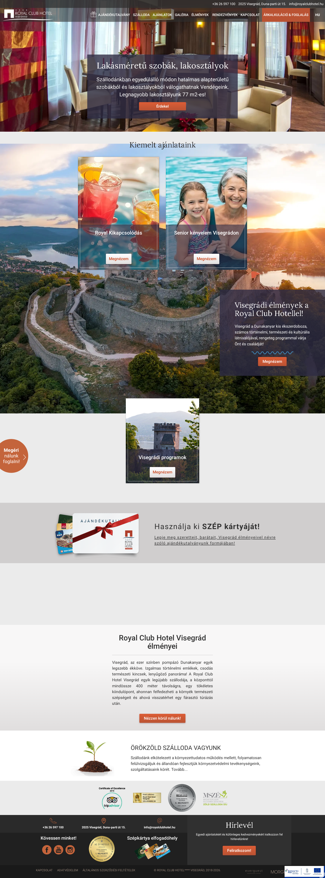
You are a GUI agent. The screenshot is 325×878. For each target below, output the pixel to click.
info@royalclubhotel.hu (306, 4)
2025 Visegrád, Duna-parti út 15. (262, 4)
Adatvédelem (67, 870)
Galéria (181, 15)
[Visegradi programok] (162, 440)
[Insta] (70, 849)
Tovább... (179, 769)
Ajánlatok (162, 15)
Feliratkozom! (239, 850)
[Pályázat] (305, 871)
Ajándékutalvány (114, 15)
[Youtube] (58, 849)
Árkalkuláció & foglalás (285, 15)
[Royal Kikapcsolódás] (118, 213)
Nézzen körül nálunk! (162, 718)
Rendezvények (225, 15)
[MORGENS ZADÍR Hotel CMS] (281, 872)
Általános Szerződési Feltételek (109, 870)
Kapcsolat (250, 15)
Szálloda (141, 15)
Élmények (200, 15)
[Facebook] (47, 849)
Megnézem (272, 361)
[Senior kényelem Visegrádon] (206, 213)
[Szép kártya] (152, 851)
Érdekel (162, 106)
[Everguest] (253, 871)
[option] (118, 213)
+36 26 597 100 (223, 4)
